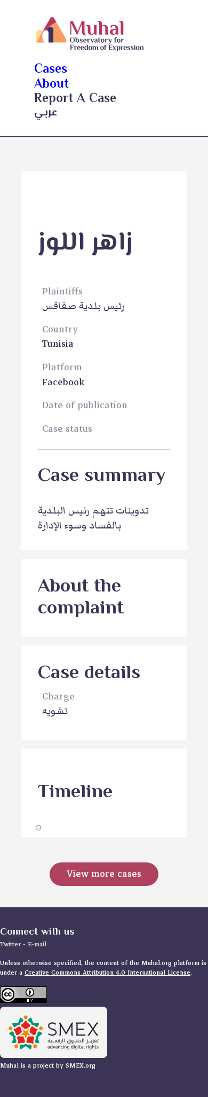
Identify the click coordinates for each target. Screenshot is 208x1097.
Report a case (75, 99)
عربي (45, 113)
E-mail (37, 944)
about (51, 85)
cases (50, 70)
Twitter (11, 944)
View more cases (104, 874)
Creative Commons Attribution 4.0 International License (107, 973)
